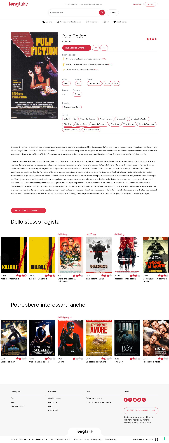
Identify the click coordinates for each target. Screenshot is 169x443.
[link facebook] (126, 399)
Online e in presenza (94, 398)
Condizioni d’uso (81, 439)
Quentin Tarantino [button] (72, 107)
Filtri (114, 13)
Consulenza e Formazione (91, 4)
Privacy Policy (96, 439)
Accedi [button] (150, 4)
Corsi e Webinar (71, 4)
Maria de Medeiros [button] (91, 129)
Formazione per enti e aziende (98, 402)
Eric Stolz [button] (115, 124)
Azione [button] (107, 83)
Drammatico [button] (94, 83)
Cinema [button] (49, 22)
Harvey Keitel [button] (81, 124)
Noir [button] (116, 83)
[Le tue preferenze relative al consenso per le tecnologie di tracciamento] (164, 438)
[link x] (144, 399)
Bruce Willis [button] (121, 119)
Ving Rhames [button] (129, 124)
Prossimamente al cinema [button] (70, 22)
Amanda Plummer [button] (99, 124)
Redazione (52, 402)
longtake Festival (18, 406)
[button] (76, 48)
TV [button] (107, 22)
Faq (49, 406)
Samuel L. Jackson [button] (88, 119)
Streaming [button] (94, 22)
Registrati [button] (137, 4)
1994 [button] (66, 83)
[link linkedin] (135, 399)
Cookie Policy (110, 439)
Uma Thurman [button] (106, 119)
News (13, 402)
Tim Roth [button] (68, 124)
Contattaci (53, 410)
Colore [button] (77, 94)
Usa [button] (78, 83)
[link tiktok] (139, 399)
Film (12, 398)
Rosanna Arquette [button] (71, 129)
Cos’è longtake (54, 398)
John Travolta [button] (70, 119)
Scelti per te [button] (122, 22)
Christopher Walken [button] (139, 119)
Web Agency (138, 439)
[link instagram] (130, 399)
